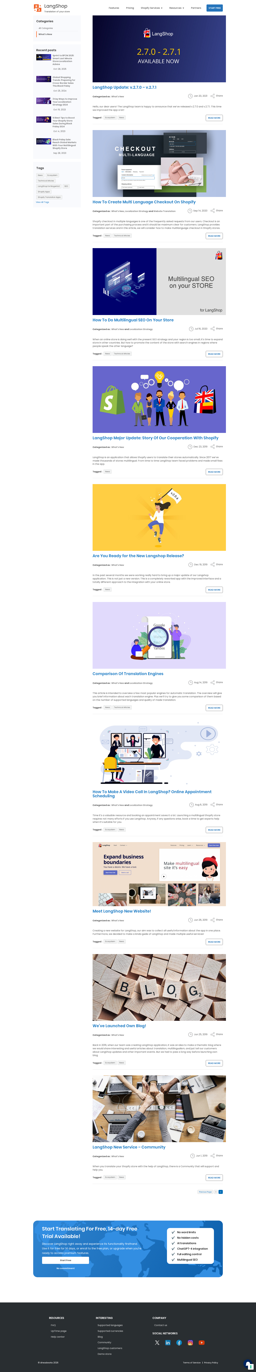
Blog (100, 1336)
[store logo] (37, 8)
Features (114, 8)
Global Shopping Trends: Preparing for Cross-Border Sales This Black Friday (64, 82)
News (121, 117)
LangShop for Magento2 (49, 186)
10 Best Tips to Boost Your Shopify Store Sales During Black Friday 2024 (64, 122)
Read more (214, 117)
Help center (58, 1336)
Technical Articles (122, 235)
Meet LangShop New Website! (122, 911)
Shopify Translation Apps (49, 197)
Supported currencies (110, 1331)
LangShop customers (110, 1348)
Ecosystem (110, 117)
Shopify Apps (44, 191)
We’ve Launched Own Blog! (119, 1026)
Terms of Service (192, 1362)
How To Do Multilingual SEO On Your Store (133, 320)
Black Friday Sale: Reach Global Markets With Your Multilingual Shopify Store (64, 144)
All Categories (45, 28)
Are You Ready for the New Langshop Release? (138, 556)
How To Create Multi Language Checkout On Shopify (144, 202)
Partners (196, 8)
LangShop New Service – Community (129, 1147)
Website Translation (165, 211)
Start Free (65, 1260)
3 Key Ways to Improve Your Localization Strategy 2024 (65, 102)
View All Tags (42, 202)
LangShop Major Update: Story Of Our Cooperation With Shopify (156, 438)
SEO (66, 186)
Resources (175, 8)
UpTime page (59, 1331)
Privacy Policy (211, 1362)
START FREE (215, 8)
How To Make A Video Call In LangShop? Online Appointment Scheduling (152, 794)
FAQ (53, 1325)
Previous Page (205, 1192)
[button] (216, 95)
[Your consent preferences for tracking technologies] (251, 1367)
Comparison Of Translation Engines (128, 673)
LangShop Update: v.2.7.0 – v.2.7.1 (124, 87)
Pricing (130, 8)
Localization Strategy (136, 211)
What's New (117, 96)
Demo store (105, 1354)
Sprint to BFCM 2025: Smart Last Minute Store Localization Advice (63, 60)
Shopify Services (150, 8)
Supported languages (110, 1325)
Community (104, 1342)
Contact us (160, 1325)
